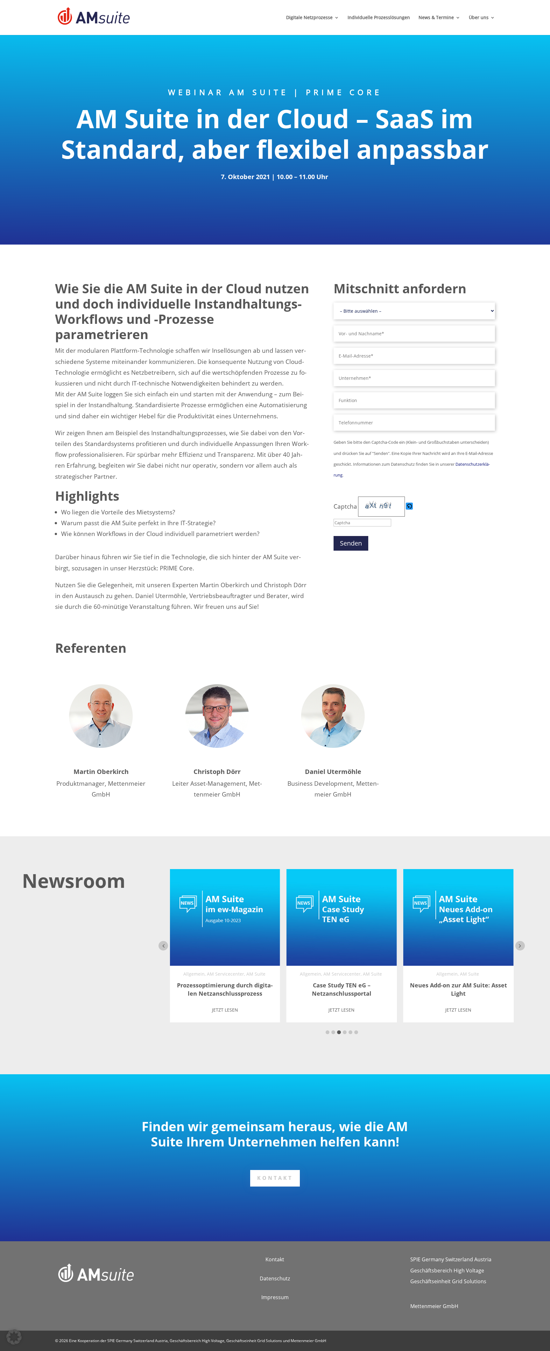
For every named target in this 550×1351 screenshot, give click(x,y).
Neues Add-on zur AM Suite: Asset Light (458, 989)
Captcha (345, 506)
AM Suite (255, 974)
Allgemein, (194, 974)
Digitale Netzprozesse (309, 17)
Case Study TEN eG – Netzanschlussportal (341, 989)
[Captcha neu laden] (409, 506)
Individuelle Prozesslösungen (379, 17)
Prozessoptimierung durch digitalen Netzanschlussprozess (225, 989)
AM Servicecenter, (226, 974)
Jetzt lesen (225, 1010)
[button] (410, 506)
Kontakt (275, 1177)
